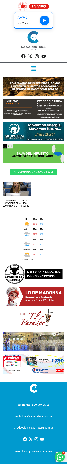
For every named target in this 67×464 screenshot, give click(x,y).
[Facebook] (23, 56)
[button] (33, 69)
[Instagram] (37, 56)
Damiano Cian (38, 451)
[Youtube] (44, 56)
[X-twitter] (30, 56)
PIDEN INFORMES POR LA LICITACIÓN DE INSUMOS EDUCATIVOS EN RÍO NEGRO (16, 203)
